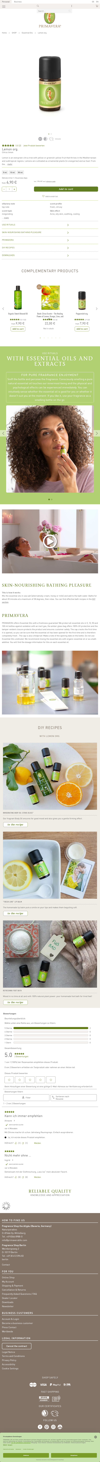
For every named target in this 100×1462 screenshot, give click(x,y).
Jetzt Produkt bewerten (34, 145)
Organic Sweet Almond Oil (18, 313)
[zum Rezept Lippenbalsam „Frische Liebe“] (50, 898)
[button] (49, 134)
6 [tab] (59, 338)
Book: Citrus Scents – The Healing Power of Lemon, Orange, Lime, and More (50, 316)
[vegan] (58, 140)
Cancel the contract (16, 1346)
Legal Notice (8, 1352)
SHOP (14, 33)
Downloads (7, 1302)
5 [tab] (56, 338)
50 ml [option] (20, 172)
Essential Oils (27, 33)
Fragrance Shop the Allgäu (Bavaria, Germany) (26, 1226)
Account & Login (10, 1319)
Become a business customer (17, 1323)
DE (93, 2)
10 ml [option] (12, 172)
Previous (3, 308)
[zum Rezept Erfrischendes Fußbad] (50, 987)
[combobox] (54, 11)
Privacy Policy (9, 1360)
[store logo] (50, 18)
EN (97, 2)
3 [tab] (48, 338)
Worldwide (7, 1331)
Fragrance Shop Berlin (14, 1245)
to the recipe (15, 824)
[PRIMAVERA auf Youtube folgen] (59, 1429)
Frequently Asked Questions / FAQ (19, 1293)
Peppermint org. (82, 313)
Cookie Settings (10, 1368)
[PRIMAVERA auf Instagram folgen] (53, 1429)
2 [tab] (44, 338)
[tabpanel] (18, 309)
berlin (5, 1259)
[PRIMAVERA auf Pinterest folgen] (46, 1429)
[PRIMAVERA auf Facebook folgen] (40, 1429)
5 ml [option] (5, 172)
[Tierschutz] (54, 1413)
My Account (8, 1281)
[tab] (50, 255)
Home (4, 33)
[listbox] (50, 172)
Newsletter (8, 1306)
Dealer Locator (10, 1298)
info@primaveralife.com (14, 1240)
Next (96, 308)
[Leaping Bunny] (52, 140)
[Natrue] (46, 1413)
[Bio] (40, 140)
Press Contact (9, 1327)
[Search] (52, 8)
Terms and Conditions (13, 1356)
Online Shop (8, 1277)
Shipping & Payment (12, 1285)
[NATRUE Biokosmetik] (46, 140)
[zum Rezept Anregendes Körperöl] (50, 809)
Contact (6, 1264)
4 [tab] (52, 338)
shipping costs (50, 181)
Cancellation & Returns (14, 1289)
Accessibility (8, 1364)
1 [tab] (40, 338)
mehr (9, 164)
